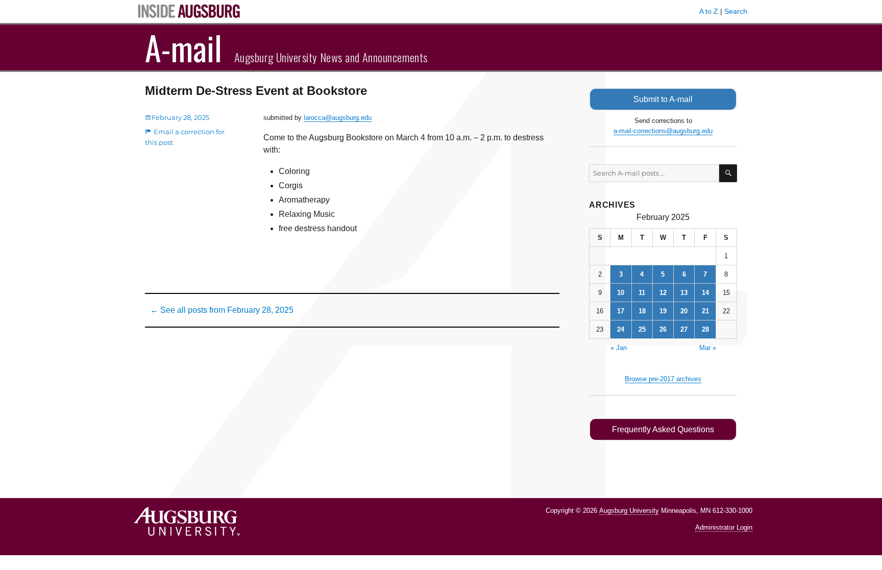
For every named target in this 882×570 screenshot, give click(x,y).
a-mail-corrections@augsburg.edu (663, 131)
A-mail (183, 47)
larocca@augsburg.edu (338, 117)
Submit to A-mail (663, 99)
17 (620, 311)
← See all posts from (221, 310)
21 (705, 311)
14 (705, 292)
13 (684, 292)
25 (642, 329)
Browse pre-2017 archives (663, 379)
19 (663, 311)
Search (735, 11)
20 (684, 311)
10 (620, 292)
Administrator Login (723, 527)
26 (663, 329)
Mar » (707, 348)
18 (642, 311)
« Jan (618, 348)
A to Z (708, 11)
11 (642, 292)
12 (663, 292)
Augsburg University (629, 510)
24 (620, 329)
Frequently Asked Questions (663, 429)
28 (705, 329)
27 (684, 329)
